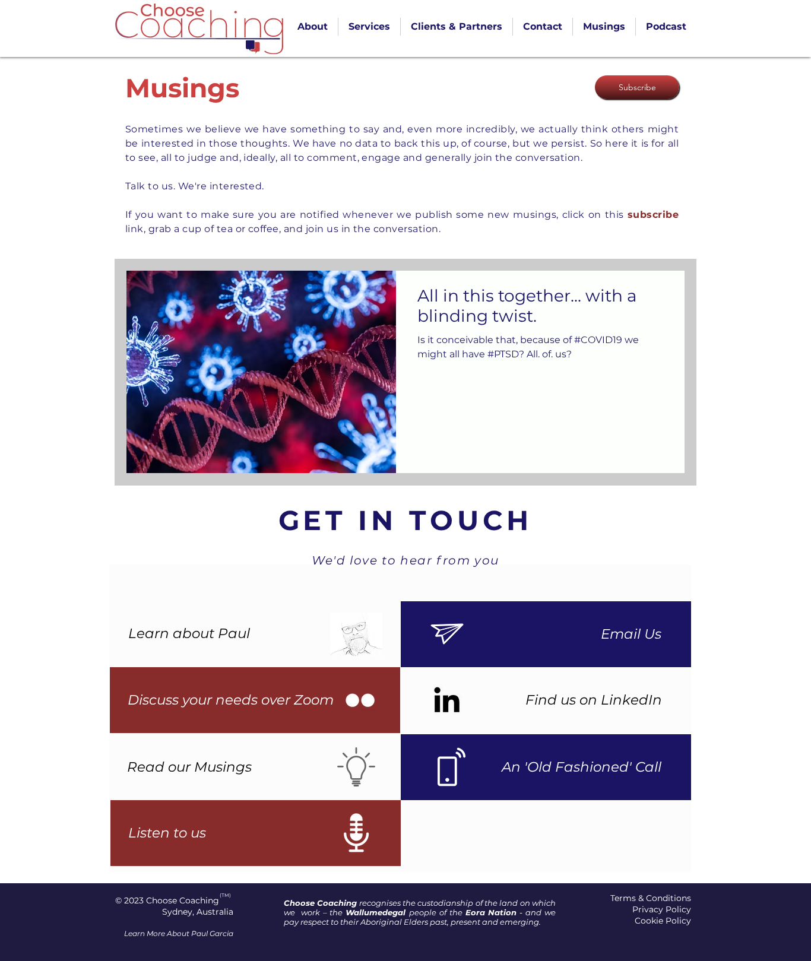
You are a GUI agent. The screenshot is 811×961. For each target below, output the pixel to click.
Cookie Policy (663, 920)
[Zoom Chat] (360, 700)
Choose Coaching (182, 900)
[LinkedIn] (447, 699)
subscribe (653, 214)
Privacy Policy (661, 909)
